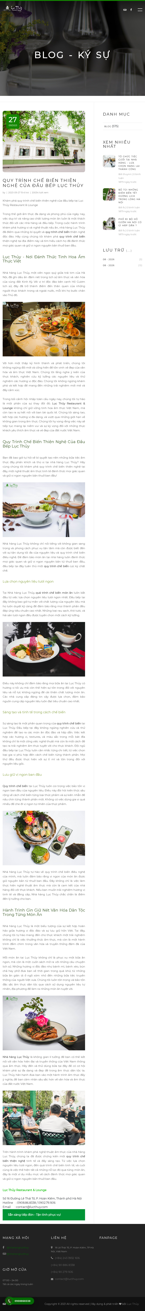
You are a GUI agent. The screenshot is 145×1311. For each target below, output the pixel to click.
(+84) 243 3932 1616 (67, 1258)
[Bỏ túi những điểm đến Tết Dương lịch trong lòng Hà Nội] (109, 194)
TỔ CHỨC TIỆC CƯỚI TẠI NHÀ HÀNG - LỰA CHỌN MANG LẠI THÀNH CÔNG (129, 162)
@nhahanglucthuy (18, 1247)
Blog (107, 126)
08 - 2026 (108, 259)
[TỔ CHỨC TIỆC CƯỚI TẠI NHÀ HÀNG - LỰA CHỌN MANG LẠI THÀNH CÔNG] (109, 161)
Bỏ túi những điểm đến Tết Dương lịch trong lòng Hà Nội (129, 196)
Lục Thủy (133, 1304)
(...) (129, 250)
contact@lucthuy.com (69, 1279)
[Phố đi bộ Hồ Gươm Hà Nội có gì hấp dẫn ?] (109, 223)
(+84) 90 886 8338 (63, 1265)
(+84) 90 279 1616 (62, 1272)
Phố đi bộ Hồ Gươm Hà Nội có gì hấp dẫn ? (130, 222)
